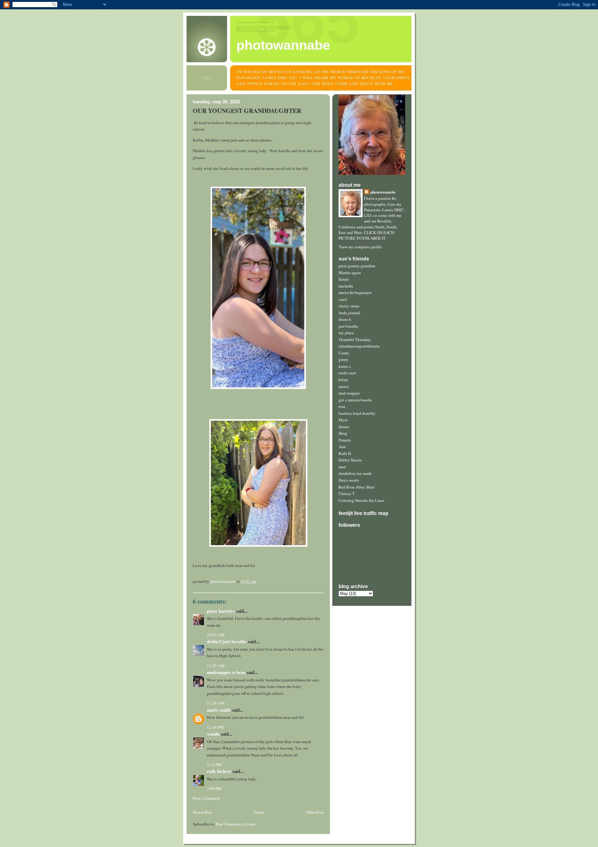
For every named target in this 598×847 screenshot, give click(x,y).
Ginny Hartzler (221, 610)
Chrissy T (347, 493)
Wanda (213, 733)
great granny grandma (357, 266)
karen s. (345, 366)
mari (342, 467)
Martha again (350, 272)
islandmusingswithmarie (359, 346)
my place (346, 332)
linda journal (349, 313)
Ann (342, 446)
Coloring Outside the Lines (361, 500)
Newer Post (202, 812)
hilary (344, 379)
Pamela (345, 440)
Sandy (344, 279)
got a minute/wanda (355, 400)
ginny (344, 359)
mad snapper (349, 393)
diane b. (345, 319)
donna (344, 426)
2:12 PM (214, 764)
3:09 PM (214, 788)
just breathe (348, 326)
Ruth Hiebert (219, 771)
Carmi (344, 353)
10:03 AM (216, 635)
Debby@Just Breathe (227, 641)
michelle (346, 286)
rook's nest (347, 373)
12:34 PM (215, 727)
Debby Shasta (350, 460)
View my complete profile (360, 247)
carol (343, 299)
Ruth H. (345, 453)
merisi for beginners (355, 292)
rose (342, 406)
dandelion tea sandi (355, 473)
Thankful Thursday (355, 339)
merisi (344, 386)
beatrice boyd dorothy (357, 413)
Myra (343, 420)
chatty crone (349, 306)
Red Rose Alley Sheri (357, 487)
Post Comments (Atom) (235, 824)
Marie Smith (218, 709)
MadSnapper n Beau (226, 672)
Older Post (315, 812)
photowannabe (283, 45)
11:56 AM (216, 703)
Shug (343, 433)
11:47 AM (216, 665)
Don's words (349, 480)
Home (259, 812)
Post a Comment (206, 798)
